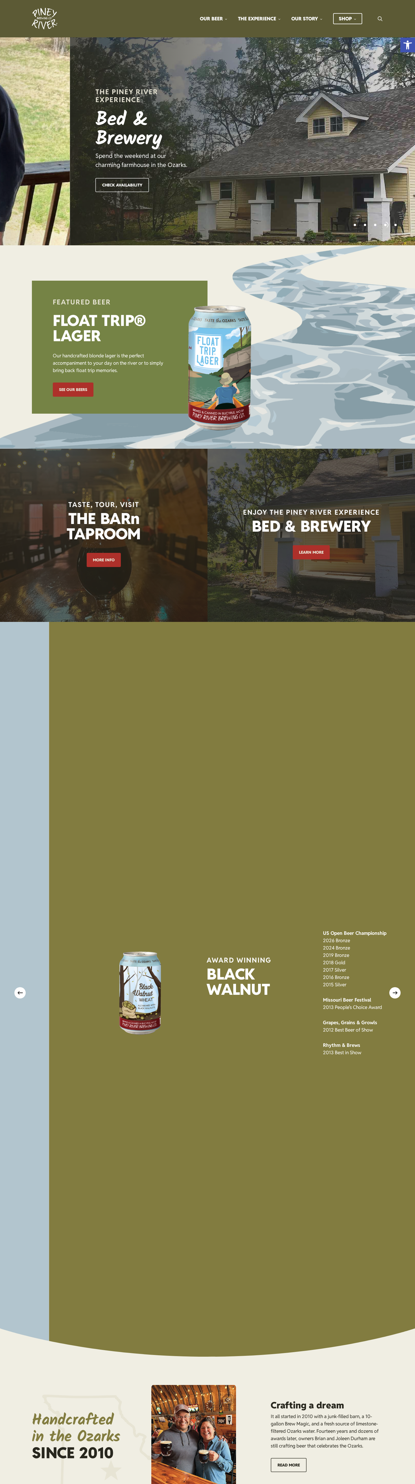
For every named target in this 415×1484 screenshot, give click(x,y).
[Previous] (20, 992)
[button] (407, 45)
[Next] (395, 992)
